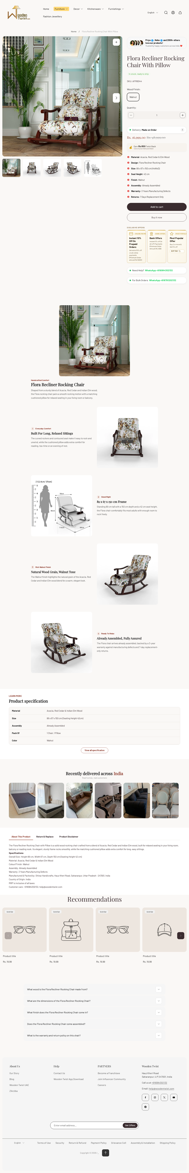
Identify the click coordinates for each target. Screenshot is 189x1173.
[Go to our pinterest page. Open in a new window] (145, 1106)
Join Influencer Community (112, 1079)
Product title (9, 956)
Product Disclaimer (68, 836)
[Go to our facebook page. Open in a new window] (145, 1097)
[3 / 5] (52, 168)
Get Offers (130, 1125)
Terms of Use (44, 1142)
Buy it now (156, 217)
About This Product (21, 836)
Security (60, 1142)
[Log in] (173, 12)
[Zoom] (116, 42)
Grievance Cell (118, 1142)
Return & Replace (44, 836)
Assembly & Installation (143, 1142)
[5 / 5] (93, 168)
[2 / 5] (32, 168)
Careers (102, 1085)
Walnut (133, 97)
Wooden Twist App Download (69, 1079)
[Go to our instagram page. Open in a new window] (154, 1097)
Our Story (14, 1073)
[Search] (166, 12)
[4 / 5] (72, 168)
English (151, 12)
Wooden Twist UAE (19, 1085)
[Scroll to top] (105, 1152)
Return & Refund (77, 1142)
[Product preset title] (24, 930)
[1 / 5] (11, 168)
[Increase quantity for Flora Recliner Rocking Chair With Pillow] (182, 115)
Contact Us (59, 1073)
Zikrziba (13, 1090)
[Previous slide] (8, 98)
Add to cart (156, 206)
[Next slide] (116, 98)
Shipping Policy (167, 1142)
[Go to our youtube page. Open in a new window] (173, 1097)
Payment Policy (98, 1142)
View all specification (95, 750)
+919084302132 (159, 1082)
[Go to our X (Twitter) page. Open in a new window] (164, 1097)
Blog (11, 1079)
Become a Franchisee (109, 1073)
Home (73, 31)
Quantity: (131, 107)
